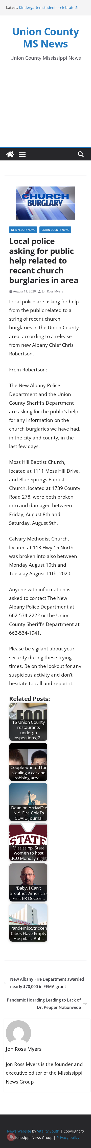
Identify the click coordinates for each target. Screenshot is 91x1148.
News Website (19, 1131)
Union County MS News (45, 37)
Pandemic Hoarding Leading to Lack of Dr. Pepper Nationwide (44, 1003)
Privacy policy (68, 1137)
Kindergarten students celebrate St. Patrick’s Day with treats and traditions (51, 10)
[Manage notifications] (11, 1137)
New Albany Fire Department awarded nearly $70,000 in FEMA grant (47, 982)
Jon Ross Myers (52, 291)
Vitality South (48, 1131)
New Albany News (23, 230)
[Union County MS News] (10, 154)
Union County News (55, 230)
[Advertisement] (45, 109)
